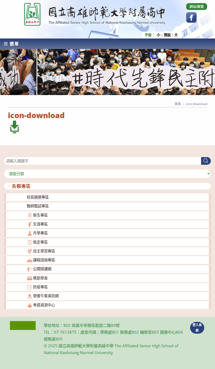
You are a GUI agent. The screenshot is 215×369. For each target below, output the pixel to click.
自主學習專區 (44, 251)
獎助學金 (40, 278)
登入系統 (197, 328)
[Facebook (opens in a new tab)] (191, 17)
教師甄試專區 (38, 205)
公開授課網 (42, 268)
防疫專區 (40, 286)
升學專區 (40, 232)
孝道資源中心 (44, 304)
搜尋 (8, 153)
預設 (167, 35)
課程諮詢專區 (44, 259)
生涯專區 (40, 224)
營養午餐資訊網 (46, 295)
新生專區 (40, 215)
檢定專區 (40, 242)
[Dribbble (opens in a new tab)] (196, 6)
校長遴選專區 (38, 197)
